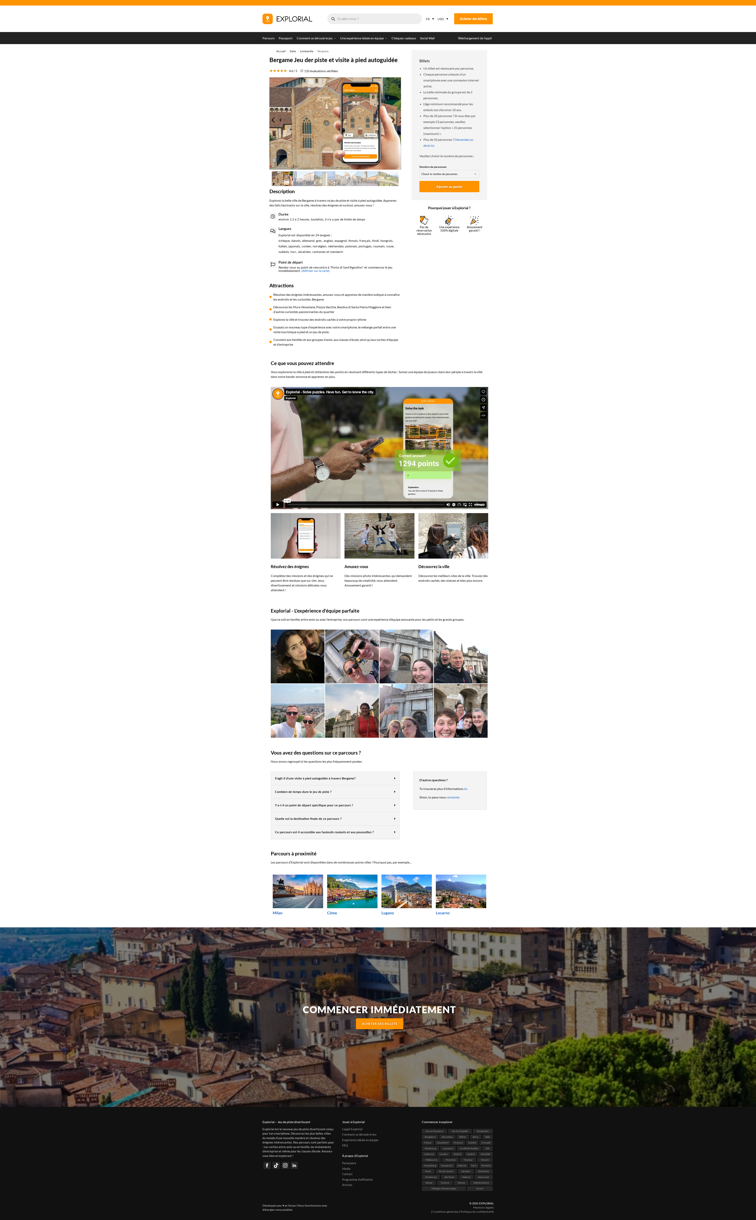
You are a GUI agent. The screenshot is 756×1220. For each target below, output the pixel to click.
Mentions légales (483, 1207)
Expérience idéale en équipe (360, 1140)
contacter (452, 797)
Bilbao (462, 1136)
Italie (293, 51)
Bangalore (430, 1136)
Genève (472, 1142)
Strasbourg (431, 1176)
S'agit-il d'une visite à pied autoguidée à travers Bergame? (315, 778)
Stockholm (483, 1171)
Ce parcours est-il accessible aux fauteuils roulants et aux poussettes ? (324, 832)
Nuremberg (430, 1165)
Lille (487, 1148)
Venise (429, 1182)
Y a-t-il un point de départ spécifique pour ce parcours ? (314, 805)
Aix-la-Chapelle (460, 1130)
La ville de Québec (469, 1148)
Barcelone (447, 1136)
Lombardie (306, 51)
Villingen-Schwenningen (443, 1188)
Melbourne (431, 1159)
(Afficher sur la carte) (315, 270)
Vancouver (483, 1176)
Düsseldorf (442, 1142)
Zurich (479, 1188)
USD (441, 19)
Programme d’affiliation (357, 1179)
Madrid (457, 1153)
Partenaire (349, 1163)
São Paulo (449, 1176)
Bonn (476, 1136)
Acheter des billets (473, 19)
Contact (347, 1174)
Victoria (445, 1182)
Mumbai (468, 1159)
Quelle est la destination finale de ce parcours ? (308, 818)
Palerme (462, 1165)
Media (346, 1168)
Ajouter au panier (449, 186)
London (444, 1153)
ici (465, 789)
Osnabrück (447, 1165)
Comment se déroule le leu (359, 1134)
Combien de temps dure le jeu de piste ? (303, 791)
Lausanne (448, 1148)
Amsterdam (483, 1130)
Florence (458, 1142)
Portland (486, 1165)
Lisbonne (429, 1153)
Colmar (428, 1142)
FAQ (345, 1145)
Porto (428, 1171)
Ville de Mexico (481, 1182)
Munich (485, 1159)
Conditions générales (446, 1211)
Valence (466, 1176)
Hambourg (430, 1148)
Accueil (281, 51)
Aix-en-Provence (434, 1130)
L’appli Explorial (352, 1129)
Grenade (486, 1142)
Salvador (465, 1171)
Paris (473, 1165)
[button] (335, 778)
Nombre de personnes (432, 166)
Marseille (485, 1153)
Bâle (487, 1136)
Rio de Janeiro (446, 1171)
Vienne (461, 1182)
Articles (347, 1185)
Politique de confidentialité (477, 1211)
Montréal (450, 1159)
